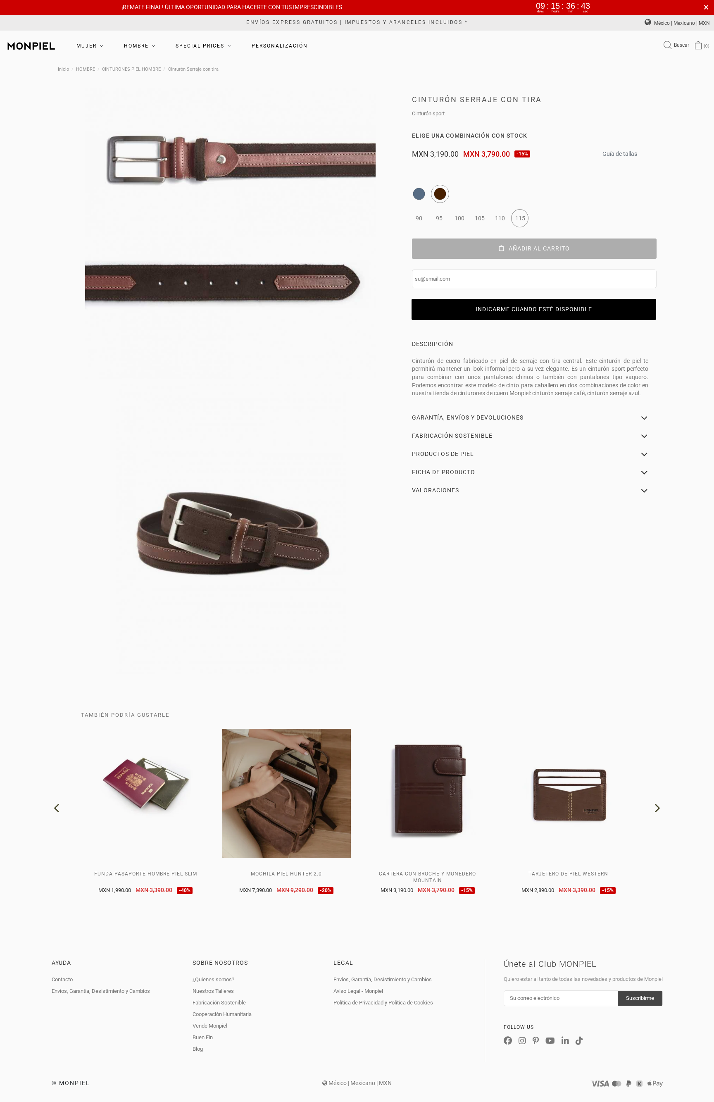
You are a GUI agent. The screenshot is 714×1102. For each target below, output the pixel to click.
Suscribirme (640, 998)
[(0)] (698, 46)
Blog (198, 1049)
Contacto (62, 979)
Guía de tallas (619, 151)
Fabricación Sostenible (219, 1002)
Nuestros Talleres (213, 991)
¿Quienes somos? (213, 979)
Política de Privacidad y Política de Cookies (383, 1002)
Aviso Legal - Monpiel (358, 991)
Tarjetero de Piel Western (568, 874)
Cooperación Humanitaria (222, 1014)
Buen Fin (203, 1037)
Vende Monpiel (210, 1026)
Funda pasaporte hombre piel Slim (145, 874)
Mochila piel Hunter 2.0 (286, 874)
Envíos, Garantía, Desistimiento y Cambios (101, 991)
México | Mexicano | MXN (681, 23)
